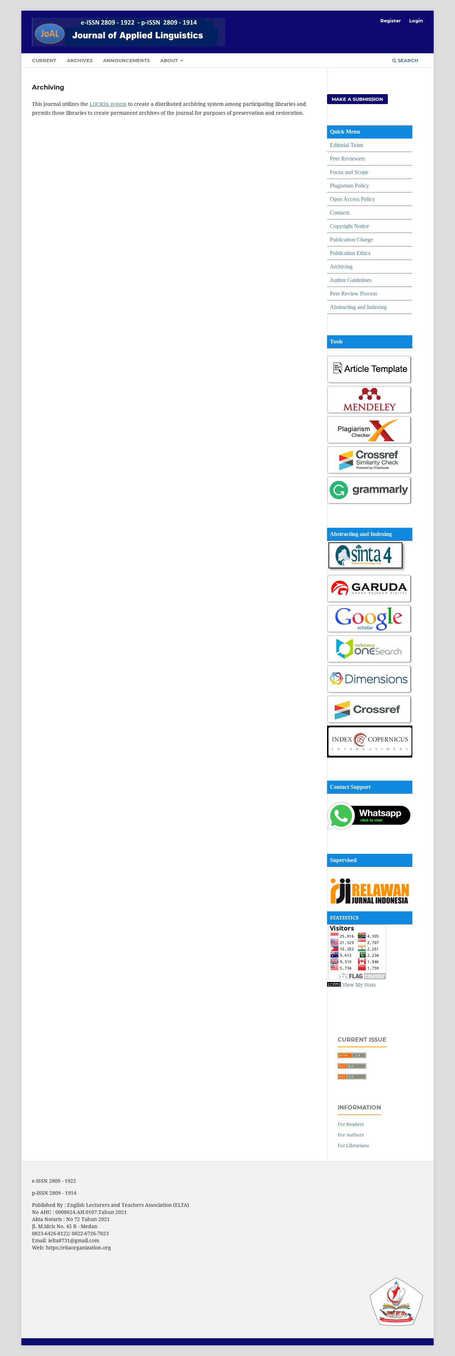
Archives (79, 60)
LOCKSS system (108, 104)
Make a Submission (357, 99)
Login (416, 20)
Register (390, 20)
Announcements (126, 60)
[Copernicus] (369, 755)
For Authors (351, 1135)
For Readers (351, 1124)
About (169, 60)
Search (407, 60)
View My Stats (359, 984)
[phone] (369, 828)
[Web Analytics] (334, 984)
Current (44, 60)
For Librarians (353, 1145)
